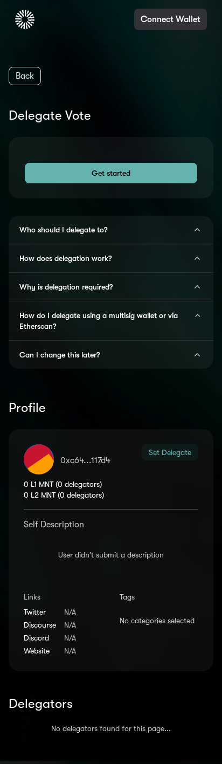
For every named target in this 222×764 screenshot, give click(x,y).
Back (25, 76)
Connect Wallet (170, 19)
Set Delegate (170, 452)
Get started (111, 173)
